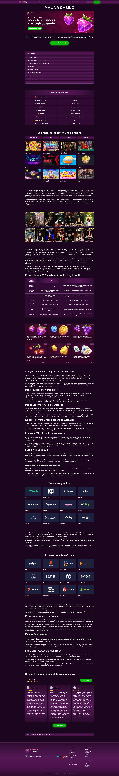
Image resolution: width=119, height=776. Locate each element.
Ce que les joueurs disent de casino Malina (37, 82)
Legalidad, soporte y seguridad (34, 79)
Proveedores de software (33, 69)
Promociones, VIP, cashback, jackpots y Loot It (38, 63)
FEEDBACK (86, 680)
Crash (67, 137)
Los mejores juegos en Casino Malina (36, 60)
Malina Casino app (31, 75)
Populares (32, 137)
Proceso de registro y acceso (34, 72)
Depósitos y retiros (31, 66)
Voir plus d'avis (59, 725)
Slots (84, 137)
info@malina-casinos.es (88, 766)
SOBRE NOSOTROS (32, 57)
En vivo (50, 137)
